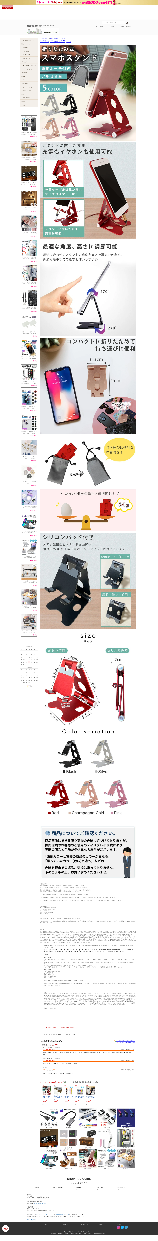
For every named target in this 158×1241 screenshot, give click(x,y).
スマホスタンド (65, 40)
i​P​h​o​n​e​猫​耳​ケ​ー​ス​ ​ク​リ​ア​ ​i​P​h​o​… (90, 1098)
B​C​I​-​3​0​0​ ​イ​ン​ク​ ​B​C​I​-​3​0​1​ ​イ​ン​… (68, 1097)
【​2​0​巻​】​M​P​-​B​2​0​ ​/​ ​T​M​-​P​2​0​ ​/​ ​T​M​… (57, 1098)
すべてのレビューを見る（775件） (125, 1041)
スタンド (68, 42)
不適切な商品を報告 (69, 1034)
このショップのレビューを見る (126, 1042)
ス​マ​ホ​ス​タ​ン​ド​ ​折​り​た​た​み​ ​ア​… (47, 1098)
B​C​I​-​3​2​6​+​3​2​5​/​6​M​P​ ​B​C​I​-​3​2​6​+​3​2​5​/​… (79, 1098)
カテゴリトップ (44, 38)
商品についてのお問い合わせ (53, 1034)
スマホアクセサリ (54, 40)
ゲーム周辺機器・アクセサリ (57, 38)
